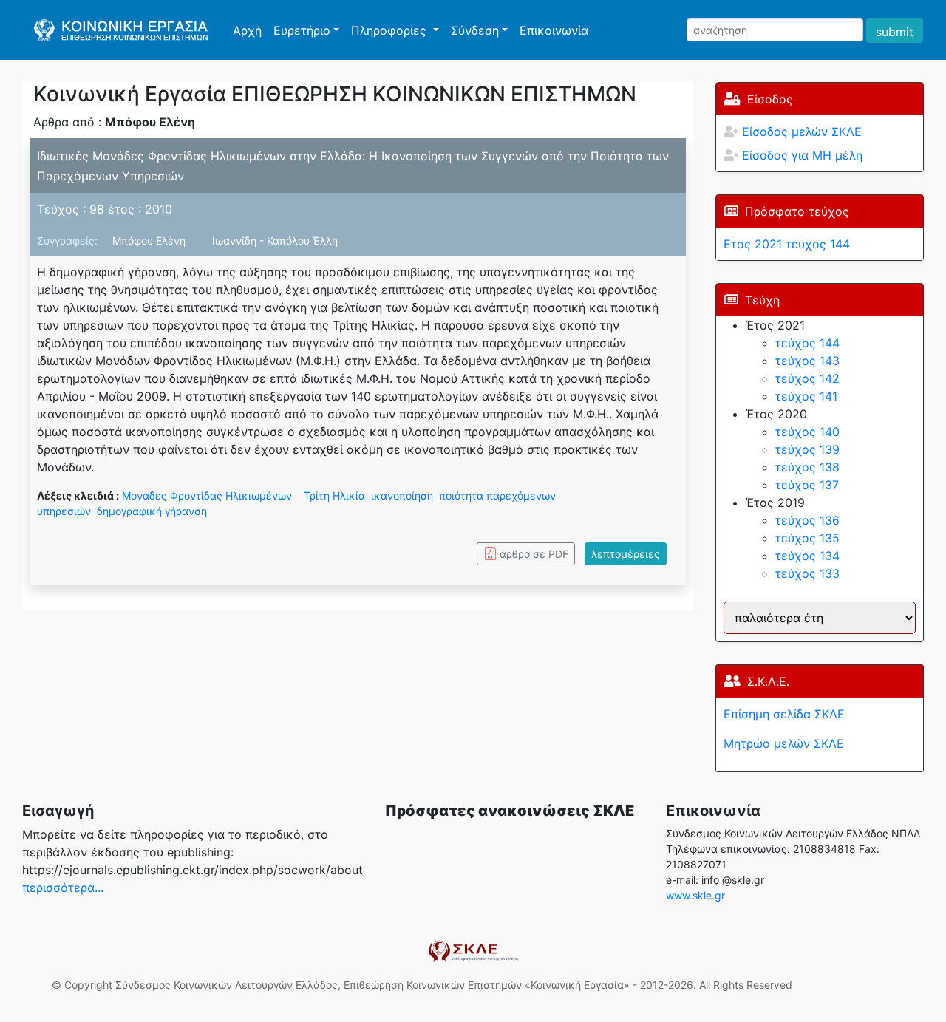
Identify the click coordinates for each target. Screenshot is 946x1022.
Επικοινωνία (554, 30)
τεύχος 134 (807, 555)
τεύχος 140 (807, 431)
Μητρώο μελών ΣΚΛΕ (784, 743)
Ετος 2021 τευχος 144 (787, 243)
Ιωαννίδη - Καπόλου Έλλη (275, 240)
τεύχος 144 (807, 342)
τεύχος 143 (807, 360)
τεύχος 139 (807, 449)
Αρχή (250, 30)
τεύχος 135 (807, 538)
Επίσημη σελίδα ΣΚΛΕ (784, 713)
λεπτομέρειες (625, 554)
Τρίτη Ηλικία (334, 495)
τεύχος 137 (807, 484)
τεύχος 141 (806, 396)
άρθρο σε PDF (534, 554)
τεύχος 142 (807, 378)
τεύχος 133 (807, 573)
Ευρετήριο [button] (301, 30)
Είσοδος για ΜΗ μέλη (802, 155)
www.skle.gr (695, 895)
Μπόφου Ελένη (150, 240)
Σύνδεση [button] (475, 30)
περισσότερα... (62, 887)
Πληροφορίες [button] (390, 30)
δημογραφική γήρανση (152, 511)
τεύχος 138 (807, 467)
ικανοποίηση (402, 495)
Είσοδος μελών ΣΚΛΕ (802, 131)
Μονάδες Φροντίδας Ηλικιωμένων (207, 495)
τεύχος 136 (807, 520)
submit (894, 31)
